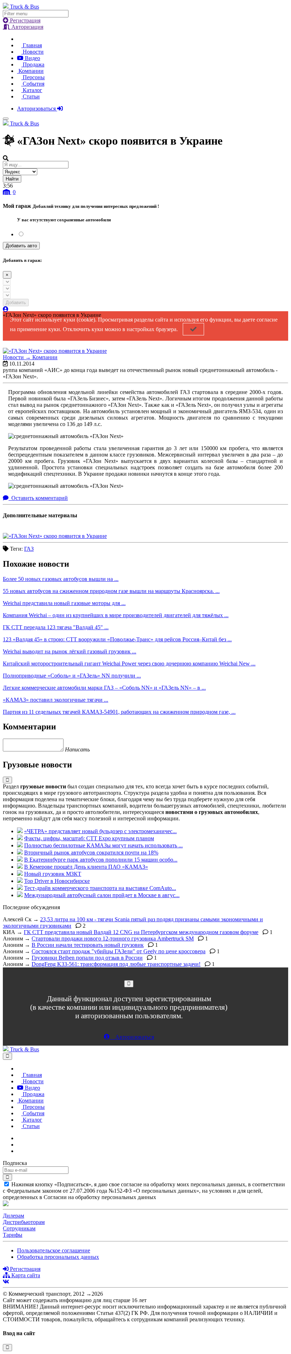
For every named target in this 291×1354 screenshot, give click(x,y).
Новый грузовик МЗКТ (52, 874)
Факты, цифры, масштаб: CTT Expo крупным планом (89, 838)
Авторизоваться (37, 109)
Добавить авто (21, 245)
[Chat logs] (19, 1138)
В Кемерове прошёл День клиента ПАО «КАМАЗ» (86, 867)
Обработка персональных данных (58, 1257)
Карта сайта (25, 1275)
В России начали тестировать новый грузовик (88, 945)
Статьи (30, 96)
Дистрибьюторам (24, 1222)
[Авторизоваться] (6, 309)
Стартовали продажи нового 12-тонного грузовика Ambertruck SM (113, 938)
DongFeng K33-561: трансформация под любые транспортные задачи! (116, 964)
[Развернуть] (7, 780)
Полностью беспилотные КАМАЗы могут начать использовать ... (103, 845)
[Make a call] (19, 1151)
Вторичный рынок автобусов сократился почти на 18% (91, 852)
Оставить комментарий (39, 498)
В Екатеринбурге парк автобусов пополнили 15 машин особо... (100, 860)
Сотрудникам (19, 1228)
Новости (32, 52)
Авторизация (26, 27)
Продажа (32, 64)
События (32, 84)
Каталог (31, 90)
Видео (31, 58)
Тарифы (12, 1235)
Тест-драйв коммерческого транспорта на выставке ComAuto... (100, 888)
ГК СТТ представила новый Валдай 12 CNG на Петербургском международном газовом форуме (141, 932)
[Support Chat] (19, 1145)
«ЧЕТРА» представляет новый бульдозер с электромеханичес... (100, 831)
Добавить (16, 302)
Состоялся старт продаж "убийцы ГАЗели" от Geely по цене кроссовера (118, 951)
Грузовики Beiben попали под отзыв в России (87, 958)
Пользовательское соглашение (53, 1250)
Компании (30, 71)
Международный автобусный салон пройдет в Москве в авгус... (102, 895)
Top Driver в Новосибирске (57, 881)
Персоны (33, 77)
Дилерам (13, 1216)
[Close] (128, 983)
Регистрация (24, 20)
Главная (31, 45)
